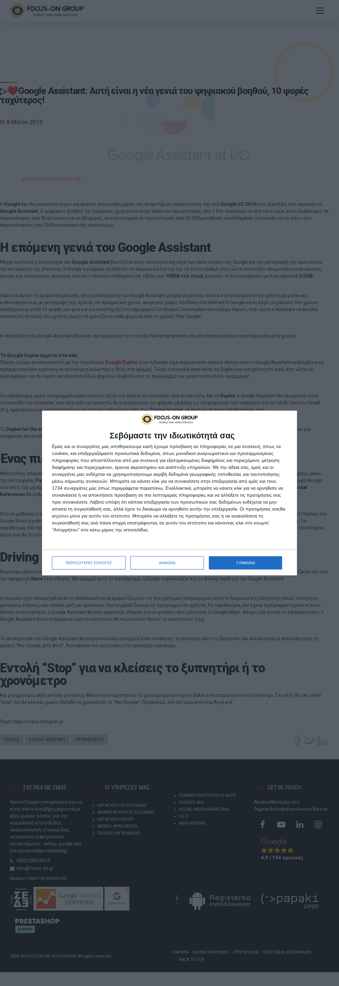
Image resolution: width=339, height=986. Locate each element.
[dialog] (169, 493)
